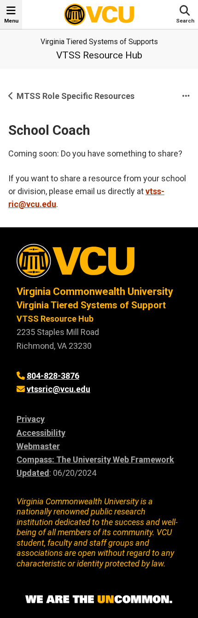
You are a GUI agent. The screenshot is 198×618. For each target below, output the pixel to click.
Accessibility (41, 433)
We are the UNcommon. (99, 599)
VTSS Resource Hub (99, 55)
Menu (11, 20)
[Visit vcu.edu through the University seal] (99, 264)
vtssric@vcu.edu (58, 389)
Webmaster (38, 446)
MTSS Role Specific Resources (75, 96)
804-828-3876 (53, 376)
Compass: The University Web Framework (95, 459)
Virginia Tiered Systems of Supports (99, 41)
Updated (33, 473)
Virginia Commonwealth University (95, 291)
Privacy (31, 419)
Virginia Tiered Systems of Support (91, 305)
